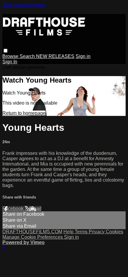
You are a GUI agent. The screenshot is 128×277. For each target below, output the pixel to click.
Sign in (83, 56)
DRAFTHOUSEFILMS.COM (32, 231)
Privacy (97, 231)
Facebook (13, 208)
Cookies (114, 231)
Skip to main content (23, 4)
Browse (11, 56)
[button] (5, 51)
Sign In (9, 61)
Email (35, 208)
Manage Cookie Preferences (33, 237)
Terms (82, 231)
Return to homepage (24, 113)
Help (69, 231)
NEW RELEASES (55, 56)
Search (28, 56)
